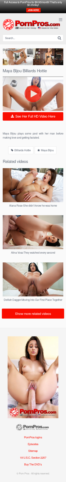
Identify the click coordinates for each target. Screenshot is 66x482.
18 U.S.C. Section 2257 (33, 457)
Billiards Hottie (22, 150)
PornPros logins (33, 437)
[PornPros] (32, 25)
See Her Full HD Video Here (35, 116)
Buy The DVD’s (33, 464)
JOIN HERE (33, 10)
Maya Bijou (47, 150)
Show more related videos (33, 313)
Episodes (33, 444)
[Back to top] (60, 474)
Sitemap (33, 451)
